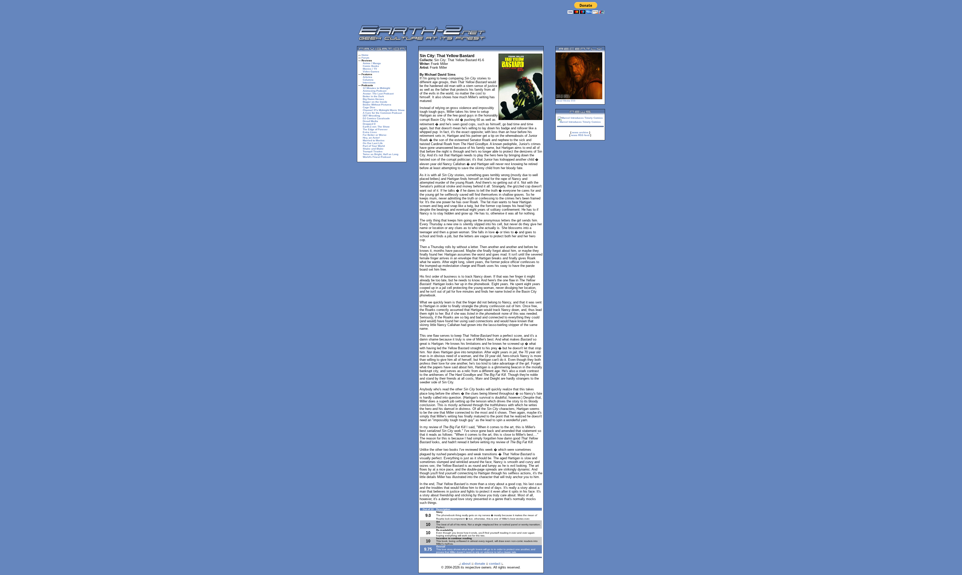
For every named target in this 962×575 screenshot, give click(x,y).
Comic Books (371, 66)
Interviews (369, 82)
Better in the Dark (373, 96)
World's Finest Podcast (377, 157)
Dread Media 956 (565, 100)
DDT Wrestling (371, 115)
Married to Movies (374, 140)
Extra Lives (370, 132)
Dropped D (369, 124)
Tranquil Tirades (373, 151)
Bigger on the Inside (375, 101)
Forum (365, 57)
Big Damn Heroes (373, 99)
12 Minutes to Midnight (376, 88)
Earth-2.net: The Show (376, 126)
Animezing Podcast (374, 90)
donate (479, 563)
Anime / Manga (372, 63)
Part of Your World (374, 146)
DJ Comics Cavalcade (376, 118)
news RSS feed (580, 135)
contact (494, 563)
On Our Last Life (373, 143)
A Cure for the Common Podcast (382, 112)
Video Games (371, 71)
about (466, 563)
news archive (580, 132)
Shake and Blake (373, 148)
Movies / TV (370, 68)
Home (365, 55)
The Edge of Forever (375, 129)
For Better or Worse (375, 135)
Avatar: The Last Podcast (378, 93)
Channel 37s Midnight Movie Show (384, 110)
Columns (368, 79)
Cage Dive (369, 107)
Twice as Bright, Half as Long (380, 154)
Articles (367, 77)
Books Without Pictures (377, 104)
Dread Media (370, 121)
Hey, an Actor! (371, 137)
